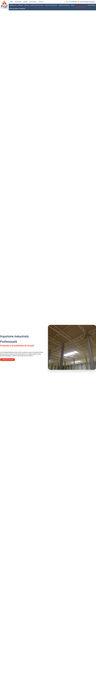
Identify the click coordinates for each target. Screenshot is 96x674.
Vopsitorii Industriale (81, 5)
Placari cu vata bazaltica (51, 5)
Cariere (25, 1)
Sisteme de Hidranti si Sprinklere (17, 8)
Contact (41, 1)
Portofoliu (33, 1)
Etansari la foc (13, 5)
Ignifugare (20, 5)
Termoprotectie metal (64, 5)
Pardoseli (26, 5)
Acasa (11, 1)
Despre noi (18, 1)
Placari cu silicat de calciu (36, 5)
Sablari (72, 5)
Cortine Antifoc (91, 5)
